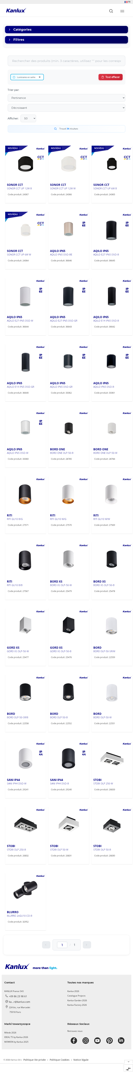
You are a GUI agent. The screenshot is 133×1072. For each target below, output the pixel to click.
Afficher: (13, 118)
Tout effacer (112, 77)
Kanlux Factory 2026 (77, 1005)
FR (128, 1)
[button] (127, 1)
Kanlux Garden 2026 (77, 1000)
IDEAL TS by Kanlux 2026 (16, 1037)
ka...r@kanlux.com (19, 1001)
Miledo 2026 (10, 1032)
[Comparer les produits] (128, 1067)
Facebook (74, 1040)
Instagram (86, 1040)
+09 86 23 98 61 (18, 996)
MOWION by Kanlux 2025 (16, 1042)
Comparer (19, 202)
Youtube (98, 1040)
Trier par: (13, 90)
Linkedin (122, 1040)
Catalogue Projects (76, 995)
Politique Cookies (59, 1059)
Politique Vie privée (34, 1059)
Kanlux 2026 (73, 991)
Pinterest (110, 1040)
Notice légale (80, 1059)
